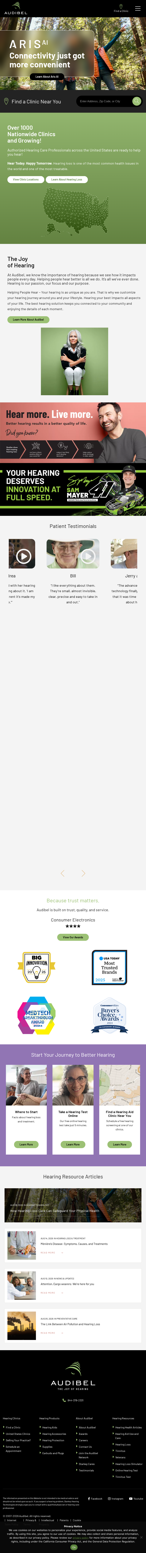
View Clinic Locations (26, 179)
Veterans (120, 1457)
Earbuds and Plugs (53, 1453)
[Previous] (63, 873)
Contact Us (85, 1446)
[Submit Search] (136, 101)
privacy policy (81, 1537)
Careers (83, 1440)
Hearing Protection (53, 1440)
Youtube (138, 1498)
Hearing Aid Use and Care (127, 1436)
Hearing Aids (49, 1427)
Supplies (47, 1446)
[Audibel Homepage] (15, 8)
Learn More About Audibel (28, 319)
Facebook (96, 1498)
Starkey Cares (87, 1464)
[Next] (82, 873)
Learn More (26, 1144)
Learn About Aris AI (47, 76)
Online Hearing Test (126, 1470)
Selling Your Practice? (18, 1440)
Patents (64, 1520)
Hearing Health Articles (128, 1427)
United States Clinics (18, 1433)
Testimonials (86, 1470)
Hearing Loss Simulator (129, 1464)
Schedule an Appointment (13, 1448)
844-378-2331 (75, 1400)
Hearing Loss (123, 1444)
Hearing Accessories (54, 1433)
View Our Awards (73, 937)
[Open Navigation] (138, 8)
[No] (141, 1537)
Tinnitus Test (123, 1476)
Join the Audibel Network (88, 1455)
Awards (83, 1433)
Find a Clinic (121, 10)
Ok (74, 1547)
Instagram (117, 1498)
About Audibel (87, 1427)
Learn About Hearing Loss (66, 179)
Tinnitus (120, 1450)
